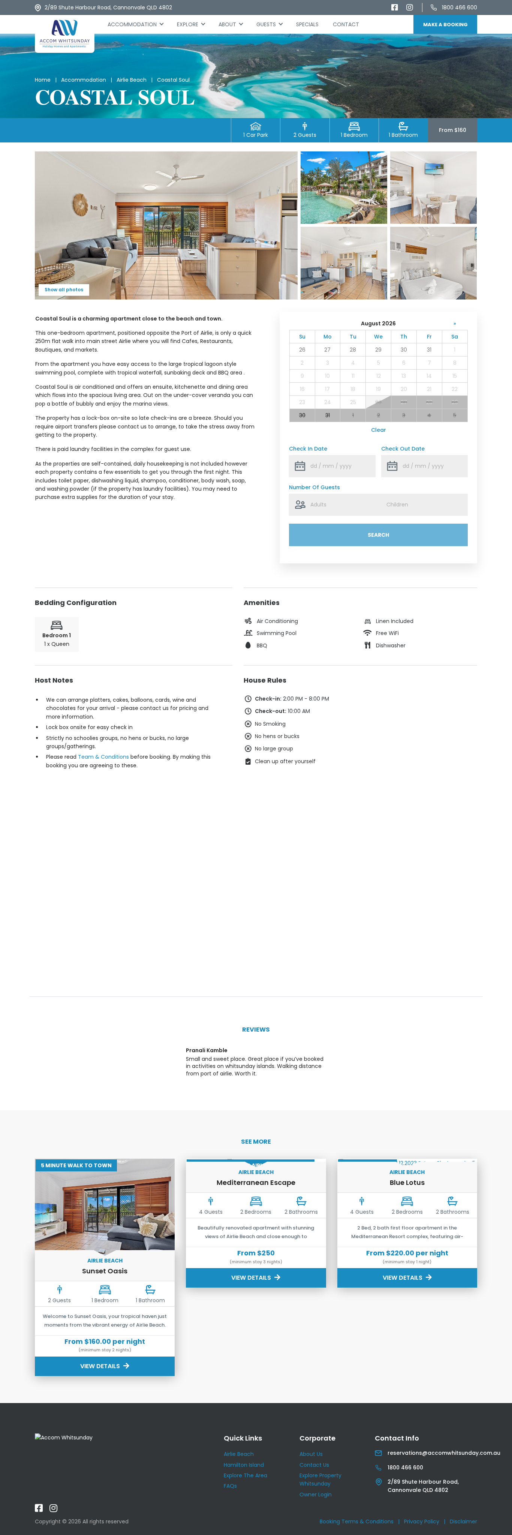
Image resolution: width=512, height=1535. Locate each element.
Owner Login (315, 1494)
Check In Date (308, 448)
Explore (187, 24)
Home (43, 80)
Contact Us (314, 1465)
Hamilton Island (244, 1465)
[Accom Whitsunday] (64, 34)
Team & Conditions (103, 757)
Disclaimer (463, 1521)
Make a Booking (445, 24)
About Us (311, 1454)
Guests (266, 24)
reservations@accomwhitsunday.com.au (444, 1453)
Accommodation (132, 24)
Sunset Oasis (104, 1271)
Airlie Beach (132, 80)
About (227, 24)
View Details (100, 1366)
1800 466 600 (459, 7)
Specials (307, 24)
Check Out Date (403, 448)
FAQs (230, 1486)
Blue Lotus (407, 1182)
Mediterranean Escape (256, 1182)
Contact (346, 24)
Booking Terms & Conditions (357, 1521)
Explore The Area (245, 1475)
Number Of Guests (314, 487)
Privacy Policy (421, 1521)
